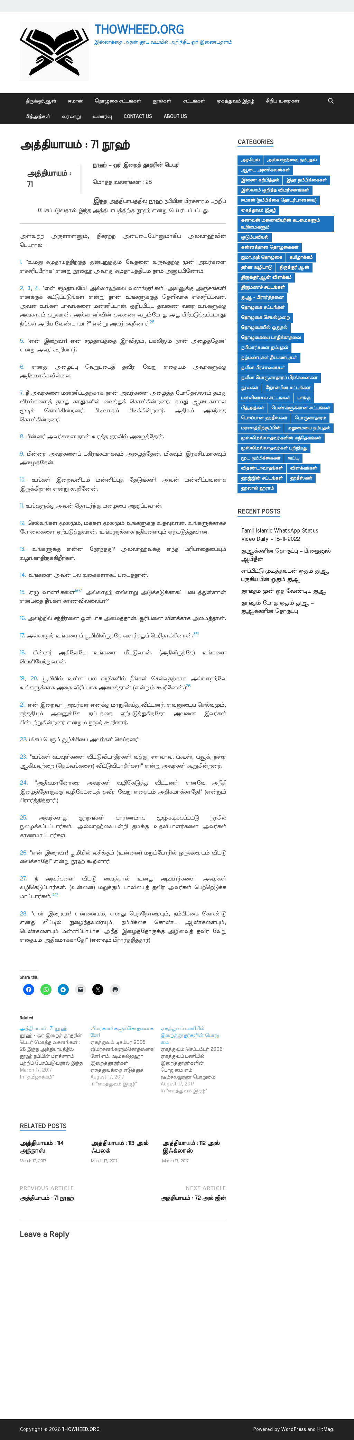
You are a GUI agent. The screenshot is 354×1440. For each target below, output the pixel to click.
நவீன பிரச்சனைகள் (263, 367)
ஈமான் (75, 101)
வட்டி (293, 458)
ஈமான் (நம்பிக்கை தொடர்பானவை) (278, 200)
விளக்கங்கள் (303, 468)
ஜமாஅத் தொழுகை (261, 257)
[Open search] (331, 101)
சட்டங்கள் (194, 101)
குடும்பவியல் (254, 237)
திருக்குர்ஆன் (41, 101)
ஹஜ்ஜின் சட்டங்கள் (262, 478)
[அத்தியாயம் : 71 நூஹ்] (55, 1053)
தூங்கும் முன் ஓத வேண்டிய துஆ (283, 591)
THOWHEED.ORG (138, 30)
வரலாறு (71, 116)
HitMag (325, 1429)
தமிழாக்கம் (301, 257)
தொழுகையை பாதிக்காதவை (271, 337)
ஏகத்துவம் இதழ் (235, 101)
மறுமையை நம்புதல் (309, 428)
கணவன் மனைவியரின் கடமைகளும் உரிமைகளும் (280, 224)
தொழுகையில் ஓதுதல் (264, 327)
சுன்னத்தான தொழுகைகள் (269, 247)
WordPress (293, 1429)
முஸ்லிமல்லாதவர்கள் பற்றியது (274, 448)
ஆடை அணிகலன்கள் (265, 170)
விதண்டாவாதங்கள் (262, 468)
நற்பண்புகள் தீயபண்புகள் (269, 357)
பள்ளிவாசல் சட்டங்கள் (265, 397)
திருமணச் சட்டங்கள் (263, 287)
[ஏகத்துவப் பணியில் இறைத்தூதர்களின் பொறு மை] (195, 1059)
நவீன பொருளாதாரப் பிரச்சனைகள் (279, 377)
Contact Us (137, 116)
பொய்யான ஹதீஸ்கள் (264, 417)
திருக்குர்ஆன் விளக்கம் (266, 277)
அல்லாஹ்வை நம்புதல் (292, 160)
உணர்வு (102, 116)
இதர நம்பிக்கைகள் (306, 180)
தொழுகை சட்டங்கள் (118, 101)
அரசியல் (250, 160)
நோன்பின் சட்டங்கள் (288, 387)
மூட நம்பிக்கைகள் (260, 458)
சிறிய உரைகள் (282, 101)
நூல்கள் (162, 101)
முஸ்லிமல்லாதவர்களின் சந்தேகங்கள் (281, 438)
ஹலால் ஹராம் (257, 488)
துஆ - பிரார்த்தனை (262, 297)
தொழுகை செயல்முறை (265, 317)
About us (175, 116)
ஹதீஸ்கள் (301, 478)
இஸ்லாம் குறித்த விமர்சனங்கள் (275, 190)
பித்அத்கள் (38, 116)
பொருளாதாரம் (310, 417)
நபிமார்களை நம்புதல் (264, 347)
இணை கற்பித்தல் (260, 180)
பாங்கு (303, 397)
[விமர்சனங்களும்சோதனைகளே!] (125, 1056)
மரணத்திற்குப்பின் (260, 428)
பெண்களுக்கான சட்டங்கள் (300, 407)
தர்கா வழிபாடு (256, 267)
